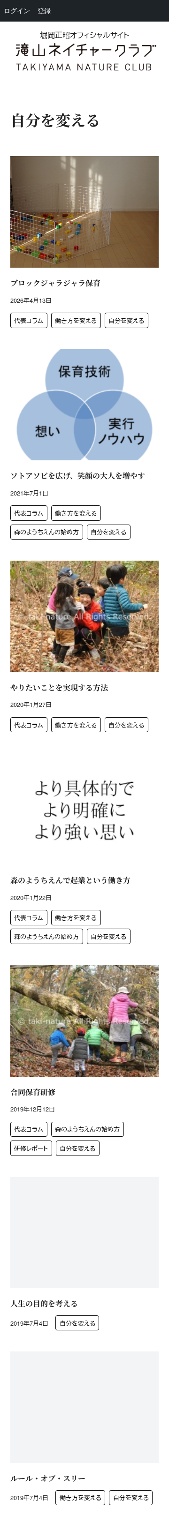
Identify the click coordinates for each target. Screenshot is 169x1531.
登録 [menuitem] (44, 11)
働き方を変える (76, 320)
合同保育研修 (32, 1092)
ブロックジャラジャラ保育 (55, 283)
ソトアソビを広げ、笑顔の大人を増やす (77, 475)
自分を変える (126, 320)
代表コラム (28, 320)
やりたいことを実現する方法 (59, 687)
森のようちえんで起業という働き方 (70, 880)
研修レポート (31, 1148)
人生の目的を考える (44, 1303)
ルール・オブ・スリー (47, 1478)
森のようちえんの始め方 (46, 531)
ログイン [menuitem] (17, 11)
